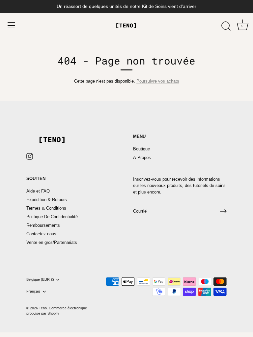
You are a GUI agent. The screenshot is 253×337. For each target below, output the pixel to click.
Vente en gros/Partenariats (51, 242)
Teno (43, 308)
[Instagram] (29, 155)
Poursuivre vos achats (157, 81)
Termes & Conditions (46, 208)
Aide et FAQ (38, 191)
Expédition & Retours (46, 199)
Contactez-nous (41, 233)
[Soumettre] (223, 211)
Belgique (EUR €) (40, 279)
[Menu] (11, 25)
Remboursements (43, 225)
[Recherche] (226, 26)
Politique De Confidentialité (52, 216)
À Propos (142, 157)
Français (33, 291)
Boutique (141, 148)
